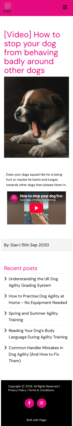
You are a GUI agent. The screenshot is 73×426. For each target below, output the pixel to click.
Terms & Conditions (41, 390)
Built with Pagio (36, 420)
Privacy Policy (17, 390)
